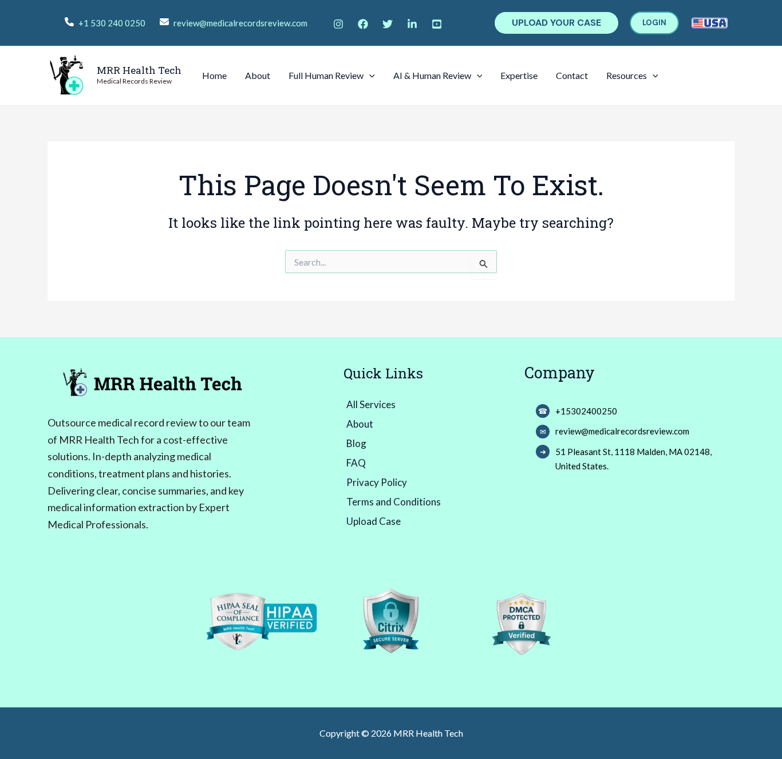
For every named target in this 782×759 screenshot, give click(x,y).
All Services (371, 404)
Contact (572, 75)
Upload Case (373, 521)
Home (214, 75)
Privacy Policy (376, 482)
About (257, 75)
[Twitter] (387, 24)
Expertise (519, 75)
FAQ (356, 463)
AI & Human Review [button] (432, 75)
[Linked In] (412, 24)
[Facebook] (363, 24)
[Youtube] (437, 24)
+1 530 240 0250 (111, 23)
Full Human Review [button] (326, 75)
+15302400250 (586, 411)
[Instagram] (338, 24)
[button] (556, 23)
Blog (356, 443)
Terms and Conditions (393, 502)
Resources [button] (626, 75)
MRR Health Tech (139, 70)
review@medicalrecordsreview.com (240, 23)
